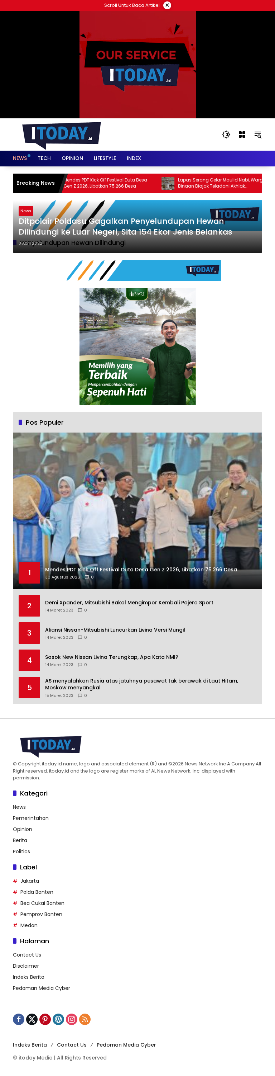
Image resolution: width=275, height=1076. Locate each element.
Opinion (22, 829)
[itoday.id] (61, 134)
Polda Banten (36, 892)
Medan (29, 925)
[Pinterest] (45, 1019)
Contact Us (27, 954)
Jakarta (29, 880)
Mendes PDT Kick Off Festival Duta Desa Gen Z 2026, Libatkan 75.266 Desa (86, 183)
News (26, 211)
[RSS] (85, 1019)
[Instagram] (71, 1019)
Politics (21, 851)
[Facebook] (18, 1019)
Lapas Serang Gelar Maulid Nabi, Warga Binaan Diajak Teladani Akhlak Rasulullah (203, 183)
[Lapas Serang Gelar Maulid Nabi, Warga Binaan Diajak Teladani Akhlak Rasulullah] (148, 183)
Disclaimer (26, 965)
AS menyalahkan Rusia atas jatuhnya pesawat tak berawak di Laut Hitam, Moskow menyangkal (141, 685)
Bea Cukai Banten (42, 903)
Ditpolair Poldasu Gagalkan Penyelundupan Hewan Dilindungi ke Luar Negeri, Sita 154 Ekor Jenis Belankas (125, 227)
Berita (20, 840)
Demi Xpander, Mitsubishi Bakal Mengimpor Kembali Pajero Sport (129, 602)
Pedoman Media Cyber (41, 988)
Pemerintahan (31, 818)
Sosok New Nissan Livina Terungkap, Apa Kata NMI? (111, 657)
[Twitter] (32, 1019)
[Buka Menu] (242, 134)
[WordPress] (58, 1019)
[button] (226, 134)
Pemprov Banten (41, 914)
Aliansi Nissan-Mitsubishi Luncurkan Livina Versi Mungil (115, 630)
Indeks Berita (28, 977)
